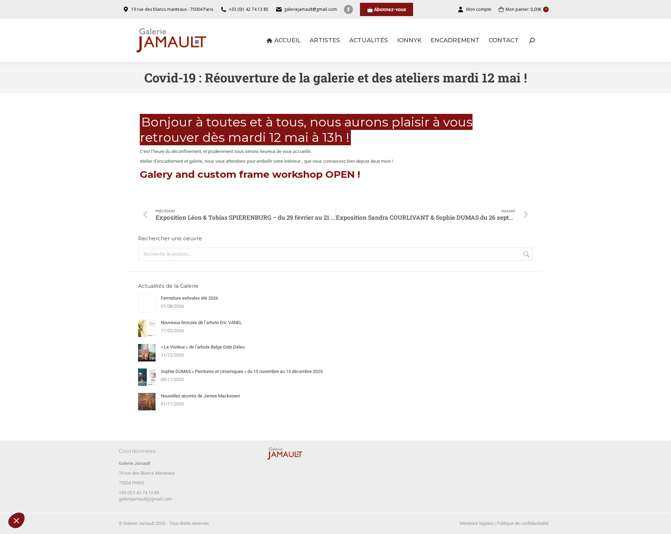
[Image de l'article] (147, 304)
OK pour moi (129, 499)
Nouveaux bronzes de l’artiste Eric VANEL (201, 322)
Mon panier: (526, 9)
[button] (16, 520)
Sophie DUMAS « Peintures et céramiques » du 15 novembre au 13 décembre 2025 (242, 371)
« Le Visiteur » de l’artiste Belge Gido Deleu (203, 347)
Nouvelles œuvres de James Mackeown (200, 395)
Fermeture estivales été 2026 (189, 298)
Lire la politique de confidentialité (45, 476)
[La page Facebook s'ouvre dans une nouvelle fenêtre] (348, 9)
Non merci (31, 499)
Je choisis (80, 499)
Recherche (525, 254)
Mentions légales (476, 523)
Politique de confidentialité (523, 523)
